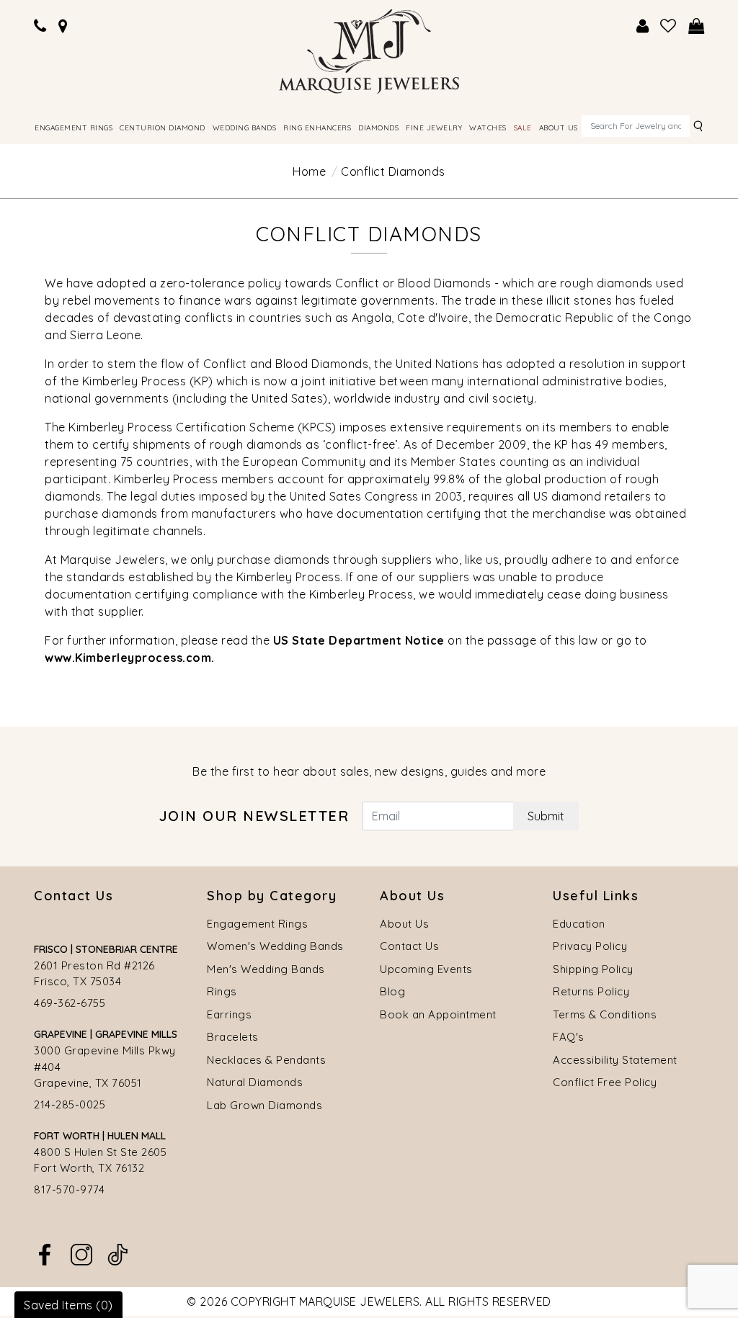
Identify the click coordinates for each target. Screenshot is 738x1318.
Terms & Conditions (605, 1014)
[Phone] (40, 26)
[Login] (642, 26)
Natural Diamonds (255, 1082)
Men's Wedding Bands (266, 969)
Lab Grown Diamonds (264, 1105)
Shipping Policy (593, 969)
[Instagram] (81, 1253)
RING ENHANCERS (317, 128)
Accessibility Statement (615, 1060)
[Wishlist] (668, 26)
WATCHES (488, 128)
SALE (523, 128)
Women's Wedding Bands (275, 946)
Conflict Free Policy (605, 1082)
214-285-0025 (69, 1104)
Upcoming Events (426, 969)
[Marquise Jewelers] (369, 49)
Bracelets (233, 1037)
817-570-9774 (69, 1189)
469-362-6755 (69, 1003)
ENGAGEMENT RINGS (73, 128)
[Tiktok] (117, 1253)
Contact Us (409, 946)
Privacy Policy (590, 946)
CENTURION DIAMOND (162, 128)
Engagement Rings (257, 924)
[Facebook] (44, 1253)
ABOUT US (558, 128)
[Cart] (696, 26)
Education (579, 924)
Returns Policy (591, 991)
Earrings (229, 1014)
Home (309, 171)
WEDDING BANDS (245, 128)
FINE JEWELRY (434, 128)
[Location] (63, 26)
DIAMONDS (378, 128)
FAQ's (568, 1037)
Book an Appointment (438, 1014)
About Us (404, 924)
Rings (222, 991)
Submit (546, 816)
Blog (392, 991)
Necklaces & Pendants (266, 1060)
